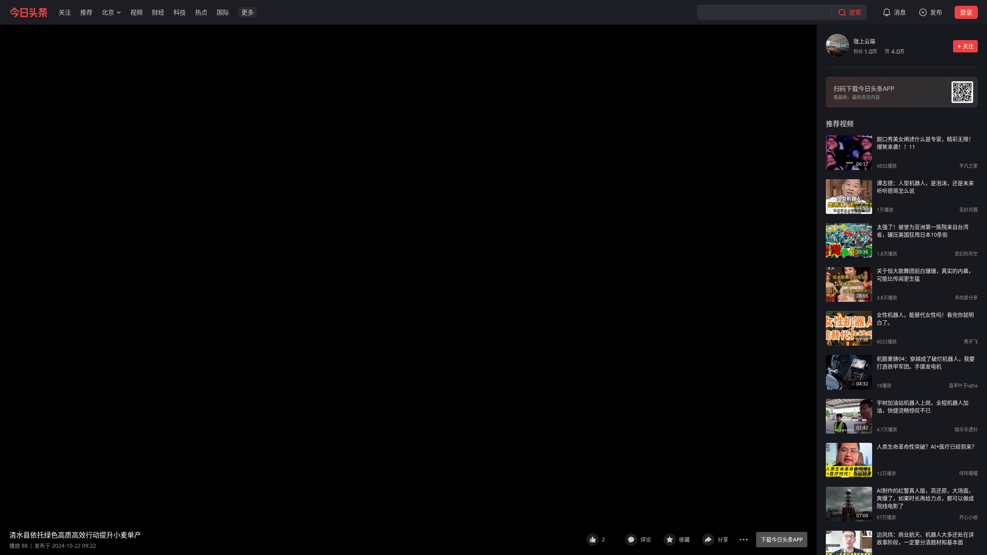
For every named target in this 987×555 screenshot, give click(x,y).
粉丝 (865, 51)
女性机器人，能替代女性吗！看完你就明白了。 (925, 318)
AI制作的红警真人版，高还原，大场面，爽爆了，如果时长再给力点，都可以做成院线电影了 (925, 498)
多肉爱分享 (966, 297)
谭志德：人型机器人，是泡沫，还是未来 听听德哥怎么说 (925, 186)
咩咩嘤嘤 (968, 473)
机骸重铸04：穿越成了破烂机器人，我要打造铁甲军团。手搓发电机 (926, 362)
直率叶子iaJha (963, 385)
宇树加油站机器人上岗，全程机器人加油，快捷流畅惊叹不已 (922, 406)
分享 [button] (723, 539)
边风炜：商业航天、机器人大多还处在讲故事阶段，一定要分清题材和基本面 (925, 538)
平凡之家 (968, 166)
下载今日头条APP (782, 539)
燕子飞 (971, 341)
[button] (65, 12)
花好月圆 (968, 210)
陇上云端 (864, 41)
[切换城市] (118, 12)
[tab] (840, 124)
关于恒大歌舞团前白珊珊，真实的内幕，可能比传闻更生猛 (925, 274)
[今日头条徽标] (28, 12)
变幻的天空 (966, 254)
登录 (966, 12)
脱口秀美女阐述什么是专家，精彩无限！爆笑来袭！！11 (925, 142)
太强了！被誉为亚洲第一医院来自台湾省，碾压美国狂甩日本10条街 (922, 230)
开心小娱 (968, 517)
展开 (570, 535)
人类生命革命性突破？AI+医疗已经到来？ (927, 446)
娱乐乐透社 (966, 429)
